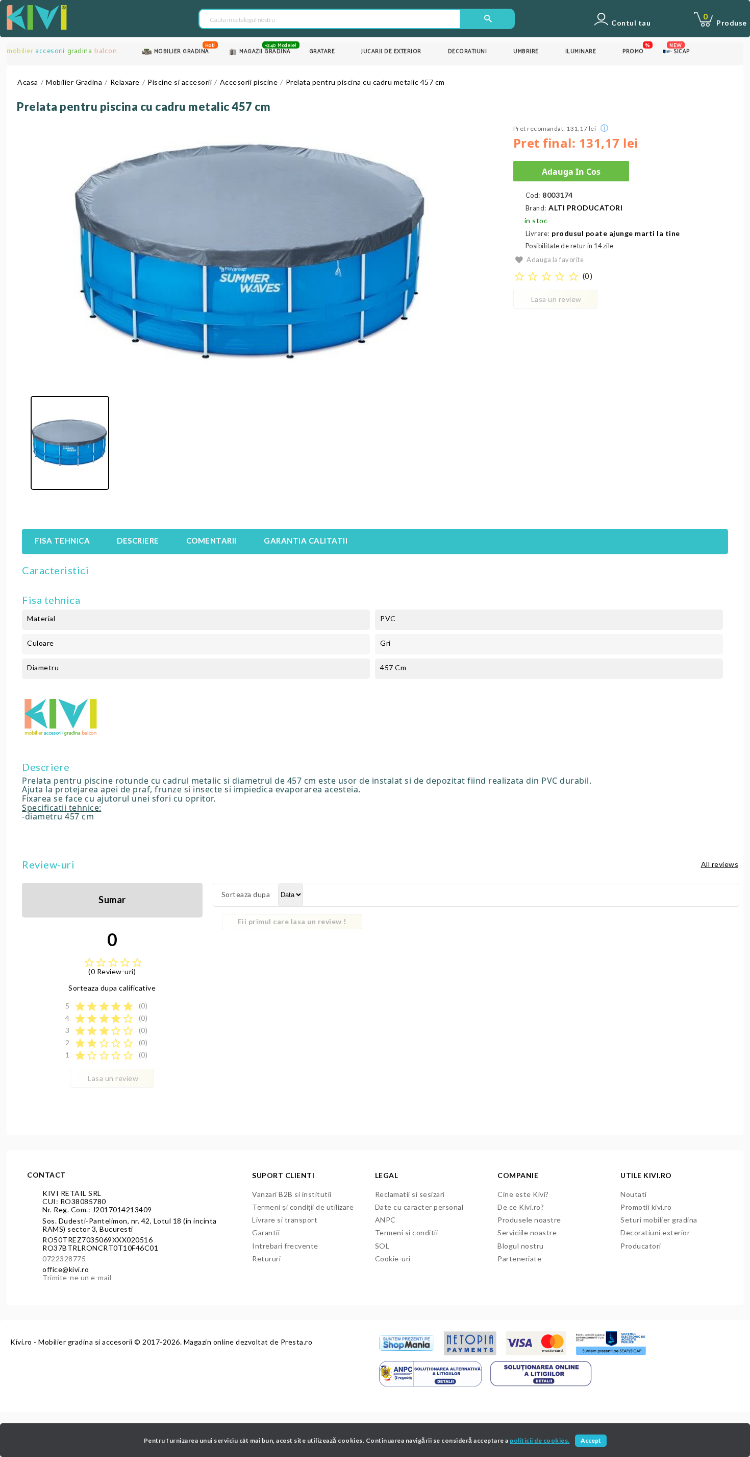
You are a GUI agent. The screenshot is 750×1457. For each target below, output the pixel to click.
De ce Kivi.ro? (520, 1207)
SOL (382, 1245)
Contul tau (631, 23)
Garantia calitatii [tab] (305, 540)
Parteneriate (519, 1258)
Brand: (536, 208)
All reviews (720, 864)
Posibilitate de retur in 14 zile (570, 246)
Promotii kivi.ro (645, 1207)
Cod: (533, 195)
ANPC (385, 1219)
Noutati (633, 1194)
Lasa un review (556, 299)
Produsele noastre (529, 1219)
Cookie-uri (393, 1258)
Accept (591, 1440)
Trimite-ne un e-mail (76, 1277)
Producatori (640, 1245)
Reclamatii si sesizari (410, 1194)
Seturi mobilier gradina (658, 1219)
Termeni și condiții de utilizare (303, 1207)
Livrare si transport (284, 1219)
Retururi (266, 1258)
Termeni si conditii (406, 1232)
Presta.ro (297, 1341)
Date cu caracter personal (419, 1207)
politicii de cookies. (540, 1440)
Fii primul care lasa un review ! (292, 921)
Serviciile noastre (527, 1232)
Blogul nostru (520, 1245)
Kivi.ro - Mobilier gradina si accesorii (72, 1341)
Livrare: (537, 233)
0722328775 (64, 1258)
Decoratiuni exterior (655, 1232)
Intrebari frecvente (285, 1245)
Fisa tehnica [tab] (62, 540)
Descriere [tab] (138, 540)
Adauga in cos (571, 171)
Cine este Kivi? (523, 1194)
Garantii (266, 1232)
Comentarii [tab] (211, 540)
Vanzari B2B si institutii (292, 1194)
